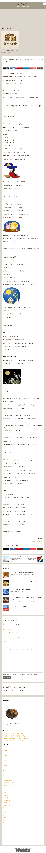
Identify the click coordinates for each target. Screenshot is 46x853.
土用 (5, 762)
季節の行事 (10, 28)
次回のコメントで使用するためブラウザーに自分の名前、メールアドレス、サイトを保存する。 (22, 674)
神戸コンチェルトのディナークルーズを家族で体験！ (13, 733)
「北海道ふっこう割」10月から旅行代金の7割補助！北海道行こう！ (16, 736)
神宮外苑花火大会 (7, 800)
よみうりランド (7, 787)
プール (4, 775)
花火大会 (4, 790)
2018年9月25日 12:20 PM (8, 629)
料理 (3, 747)
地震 (3, 807)
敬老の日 (4, 767)
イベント (4, 810)
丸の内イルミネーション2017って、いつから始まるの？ (22, 572)
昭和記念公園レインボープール (10, 782)
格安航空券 (5, 750)
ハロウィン (5, 770)
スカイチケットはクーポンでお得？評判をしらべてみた (13, 735)
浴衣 (5, 792)
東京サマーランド (7, 785)
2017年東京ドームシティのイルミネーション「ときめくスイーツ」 (24, 581)
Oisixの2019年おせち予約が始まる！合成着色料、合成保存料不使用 (16, 738)
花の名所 (4, 820)
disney (5, 772)
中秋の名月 (5, 627)
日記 (3, 822)
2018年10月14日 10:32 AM (8, 638)
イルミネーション (6, 812)
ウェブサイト (5, 669)
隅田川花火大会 (7, 795)
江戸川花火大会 (7, 797)
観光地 (4, 815)
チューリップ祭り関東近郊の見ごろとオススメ (20, 606)
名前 (4, 664)
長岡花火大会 (6, 802)
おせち (5, 757)
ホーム (4, 28)
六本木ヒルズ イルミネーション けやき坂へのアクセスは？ (23, 589)
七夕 (5, 760)
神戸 (5, 817)
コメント (4, 652)
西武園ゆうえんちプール (8, 780)
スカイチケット (7, 752)
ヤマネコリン (40, 541)
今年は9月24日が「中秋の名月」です (10, 637)
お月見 (15, 28)
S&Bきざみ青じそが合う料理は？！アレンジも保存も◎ (13, 740)
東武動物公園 (6, 777)
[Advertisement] (23, 17)
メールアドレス (20, 664)
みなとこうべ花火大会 (8, 805)
